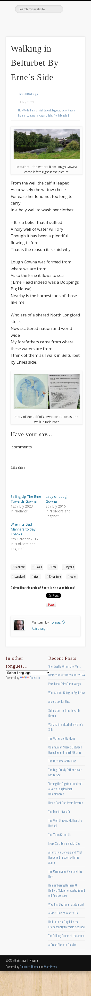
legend (70, 567)
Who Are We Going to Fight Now (66, 692)
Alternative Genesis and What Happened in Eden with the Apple (65, 857)
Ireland (33, 110)
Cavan (38, 567)
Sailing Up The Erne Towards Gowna (26, 499)
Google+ (65, 21)
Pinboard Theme (29, 966)
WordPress (50, 966)
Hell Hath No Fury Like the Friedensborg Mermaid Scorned (66, 924)
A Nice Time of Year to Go (63, 912)
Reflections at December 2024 (66, 674)
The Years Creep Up (59, 834)
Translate (35, 677)
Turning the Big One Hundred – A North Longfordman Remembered (66, 788)
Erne (54, 567)
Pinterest (45, 21)
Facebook (25, 21)
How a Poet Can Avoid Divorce (65, 802)
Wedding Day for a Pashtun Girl (66, 904)
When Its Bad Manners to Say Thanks (23, 529)
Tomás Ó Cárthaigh (28, 94)
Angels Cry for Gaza (59, 701)
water (73, 576)
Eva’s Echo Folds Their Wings (64, 683)
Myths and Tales (45, 115)
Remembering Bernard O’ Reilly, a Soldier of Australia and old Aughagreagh (66, 890)
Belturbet (20, 567)
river (37, 576)
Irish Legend (45, 110)
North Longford (61, 115)
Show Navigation (73, 44)
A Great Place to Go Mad (62, 944)
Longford (31, 115)
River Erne (55, 576)
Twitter (35, 21)
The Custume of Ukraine (62, 760)
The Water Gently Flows (61, 738)
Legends (56, 110)
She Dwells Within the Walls (64, 666)
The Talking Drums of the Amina (66, 935)
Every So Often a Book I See (64, 843)
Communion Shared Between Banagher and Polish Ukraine (65, 750)
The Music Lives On (59, 811)
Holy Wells (23, 110)
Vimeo (55, 21)
